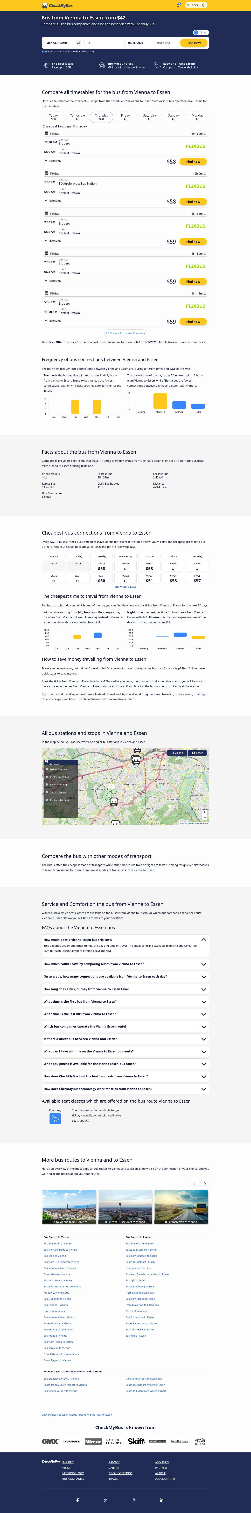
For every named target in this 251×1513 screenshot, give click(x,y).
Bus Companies (73, 1479)
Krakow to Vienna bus (56, 1292)
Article (160, 1473)
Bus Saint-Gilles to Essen (140, 1329)
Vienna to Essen (144, 870)
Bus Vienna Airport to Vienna (60, 1391)
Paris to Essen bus (136, 1311)
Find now (193, 162)
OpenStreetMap (189, 823)
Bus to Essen (104, 1414)
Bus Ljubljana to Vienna (57, 1298)
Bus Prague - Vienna (55, 1335)
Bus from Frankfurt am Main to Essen (147, 1274)
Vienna (178, 753)
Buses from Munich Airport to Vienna (65, 1384)
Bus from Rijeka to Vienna (59, 1341)
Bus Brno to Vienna (55, 1255)
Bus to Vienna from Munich (59, 1317)
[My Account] (178, 5)
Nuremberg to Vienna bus (59, 1329)
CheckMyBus (49, 1414)
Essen (199, 753)
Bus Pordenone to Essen (140, 1317)
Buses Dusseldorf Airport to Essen (145, 1384)
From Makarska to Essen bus (142, 1305)
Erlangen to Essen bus (138, 1268)
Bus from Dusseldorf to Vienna (61, 1262)
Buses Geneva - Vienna (57, 1274)
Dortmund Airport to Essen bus (144, 1378)
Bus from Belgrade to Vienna (60, 1249)
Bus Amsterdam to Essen (140, 1243)
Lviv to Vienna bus (54, 1311)
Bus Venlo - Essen (136, 1335)
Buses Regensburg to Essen (142, 1323)
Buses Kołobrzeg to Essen (140, 1286)
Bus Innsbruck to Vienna (58, 1280)
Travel (113, 1479)
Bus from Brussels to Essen (141, 1255)
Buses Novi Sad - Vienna (58, 1323)
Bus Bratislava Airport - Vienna (61, 1378)
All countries (165, 1479)
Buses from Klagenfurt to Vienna (62, 1286)
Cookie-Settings (121, 1473)
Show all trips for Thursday (127, 333)
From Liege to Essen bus (140, 1292)
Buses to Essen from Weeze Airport (146, 1391)
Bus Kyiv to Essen (135, 1280)
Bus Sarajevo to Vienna (57, 1348)
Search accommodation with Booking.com (69, 51)
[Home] (57, 6)
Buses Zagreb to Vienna (57, 1360)
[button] (136, 760)
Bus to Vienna (87, 1414)
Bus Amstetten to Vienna (58, 1243)
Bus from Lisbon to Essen (140, 1298)
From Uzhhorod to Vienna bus (61, 1354)
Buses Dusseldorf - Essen (140, 1262)
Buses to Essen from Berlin (141, 1249)
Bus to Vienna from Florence (60, 1268)
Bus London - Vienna (56, 1305)
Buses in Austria (68, 1414)
